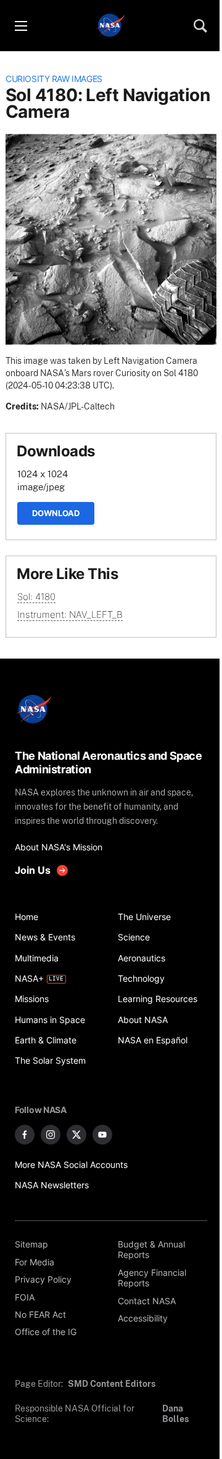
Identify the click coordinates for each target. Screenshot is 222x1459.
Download (56, 513)
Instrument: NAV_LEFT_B (70, 614)
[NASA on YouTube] (102, 1135)
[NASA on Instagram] (50, 1135)
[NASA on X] (76, 1135)
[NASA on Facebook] (25, 1135)
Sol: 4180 (36, 596)
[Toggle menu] (20, 25)
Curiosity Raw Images (54, 79)
